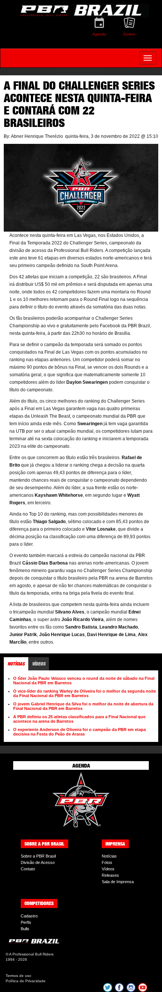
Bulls (25, 928)
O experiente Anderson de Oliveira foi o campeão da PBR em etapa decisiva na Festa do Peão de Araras (79, 731)
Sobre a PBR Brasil (38, 856)
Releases (110, 875)
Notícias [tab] (16, 664)
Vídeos (108, 869)
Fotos (107, 862)
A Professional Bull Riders (31, 954)
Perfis (26, 922)
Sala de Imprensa (118, 881)
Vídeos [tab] (38, 664)
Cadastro (29, 916)
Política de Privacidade (26, 981)
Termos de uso (18, 976)
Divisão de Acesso (38, 862)
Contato (28, 869)
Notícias (109, 856)
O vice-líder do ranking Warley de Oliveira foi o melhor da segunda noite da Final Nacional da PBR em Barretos (84, 693)
